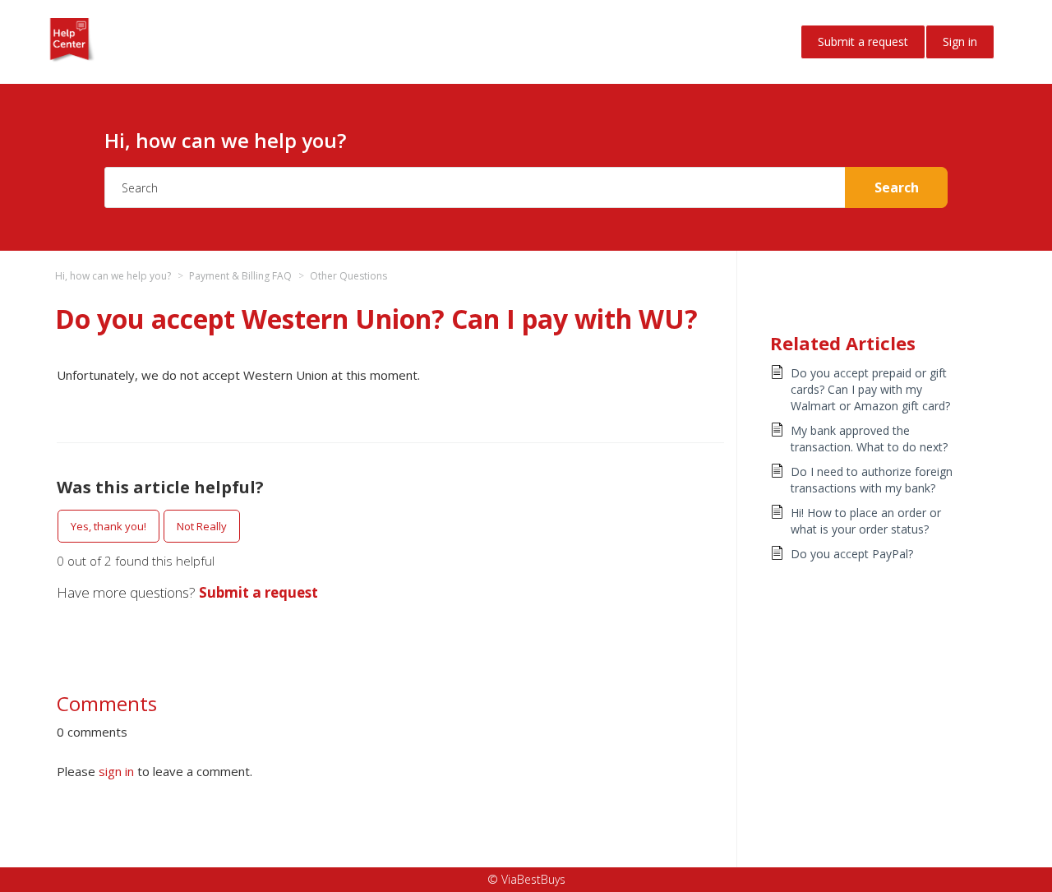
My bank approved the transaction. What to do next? (869, 439)
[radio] (108, 526)
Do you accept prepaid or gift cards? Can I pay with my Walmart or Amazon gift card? (870, 389)
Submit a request (863, 41)
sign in (116, 771)
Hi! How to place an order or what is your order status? (866, 521)
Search (896, 187)
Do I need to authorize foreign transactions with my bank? (872, 480)
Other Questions (348, 276)
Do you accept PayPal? (852, 554)
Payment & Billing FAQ (240, 276)
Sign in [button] (960, 41)
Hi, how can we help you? (113, 276)
